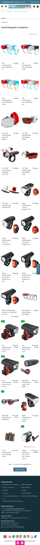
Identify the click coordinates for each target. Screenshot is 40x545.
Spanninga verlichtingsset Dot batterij (6, 417)
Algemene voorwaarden (10, 484)
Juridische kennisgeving (10, 496)
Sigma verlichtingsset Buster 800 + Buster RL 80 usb (26, 277)
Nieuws (4, 22)
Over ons (5, 493)
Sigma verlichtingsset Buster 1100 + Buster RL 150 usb (9, 312)
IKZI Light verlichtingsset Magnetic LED (6, 205)
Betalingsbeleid (26, 484)
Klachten (5, 490)
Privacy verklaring (8, 487)
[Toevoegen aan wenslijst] (17, 41)
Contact (23, 490)
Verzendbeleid (26, 493)
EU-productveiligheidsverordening (12, 500)
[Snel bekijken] (17, 45)
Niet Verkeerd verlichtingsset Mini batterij (26, 312)
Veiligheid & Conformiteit (29, 496)
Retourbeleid (25, 487)
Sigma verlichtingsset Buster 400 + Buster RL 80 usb (6, 277)
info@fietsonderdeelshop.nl (15, 508)
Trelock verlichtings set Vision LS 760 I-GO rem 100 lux (26, 454)
